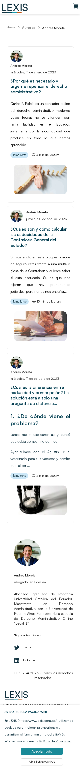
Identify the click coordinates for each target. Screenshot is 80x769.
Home (11, 27)
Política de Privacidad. (55, 741)
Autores (29, 27)
